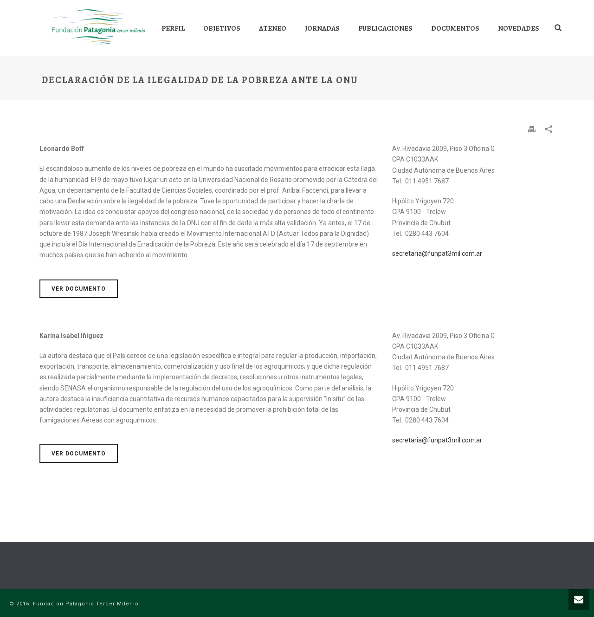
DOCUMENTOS (455, 28)
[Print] (532, 128)
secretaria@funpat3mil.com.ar (437, 253)
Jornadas (322, 28)
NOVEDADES (518, 28)
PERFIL (173, 28)
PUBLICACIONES (385, 28)
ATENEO (272, 28)
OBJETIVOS (221, 28)
